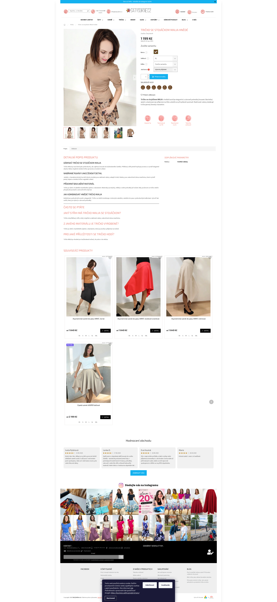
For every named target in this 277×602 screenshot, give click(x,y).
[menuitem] (86, 20)
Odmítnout (149, 585)
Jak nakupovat (162, 578)
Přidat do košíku (160, 77)
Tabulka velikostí (138, 572)
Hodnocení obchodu (138, 440)
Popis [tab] (65, 149)
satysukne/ (127, 548)
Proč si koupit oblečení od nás (110, 572)
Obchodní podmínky (164, 575)
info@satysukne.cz (72, 548)
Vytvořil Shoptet (198, 597)
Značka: (147, 33)
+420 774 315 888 (86, 548)
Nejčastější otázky (106, 575)
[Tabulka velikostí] (188, 121)
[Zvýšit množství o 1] (148, 75)
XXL (96, 336)
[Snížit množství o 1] (148, 78)
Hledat (88, 10)
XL (92, 336)
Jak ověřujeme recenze (165, 572)
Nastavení (111, 598)
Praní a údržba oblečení (140, 578)
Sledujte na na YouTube (73, 551)
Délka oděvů (137, 575)
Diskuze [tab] (74, 149)
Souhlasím (165, 585)
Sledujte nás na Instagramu (141, 485)
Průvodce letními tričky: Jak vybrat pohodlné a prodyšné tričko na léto (197, 581)
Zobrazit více (138, 473)
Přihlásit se (121, 557)
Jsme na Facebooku (115, 548)
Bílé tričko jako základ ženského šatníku (199, 577)
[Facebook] (161, 121)
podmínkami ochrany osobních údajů (102, 560)
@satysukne (87, 551)
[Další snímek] (134, 77)
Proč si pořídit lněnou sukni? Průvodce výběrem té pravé (198, 573)
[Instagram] (174, 121)
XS (79, 336)
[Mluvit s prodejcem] (147, 121)
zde (132, 588)
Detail (106, 331)
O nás (102, 578)
